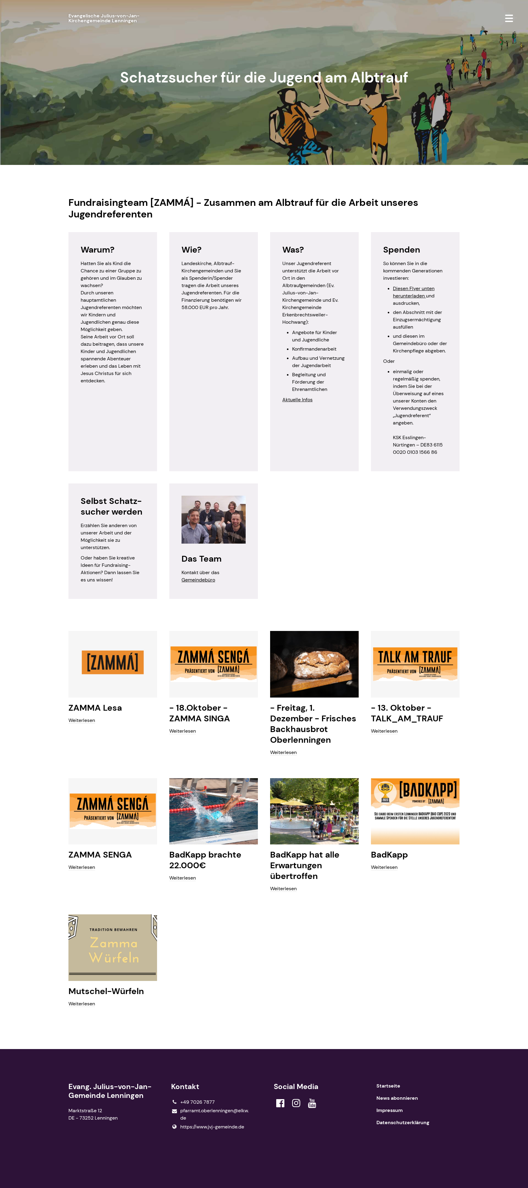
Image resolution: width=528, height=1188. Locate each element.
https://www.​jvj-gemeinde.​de (212, 1127)
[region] (264, 415)
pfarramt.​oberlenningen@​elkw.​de (214, 1114)
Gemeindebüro (198, 580)
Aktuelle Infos (297, 399)
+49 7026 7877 (197, 1102)
